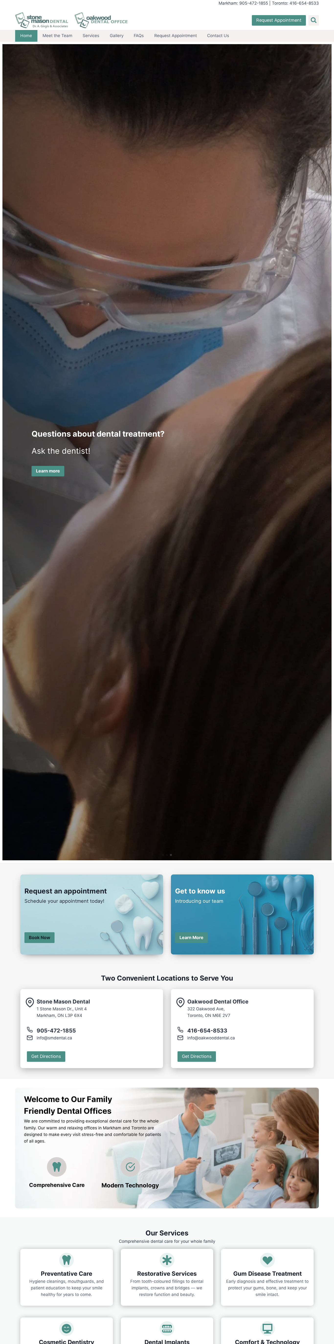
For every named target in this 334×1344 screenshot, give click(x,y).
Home (26, 35)
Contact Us (218, 35)
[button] (163, 855)
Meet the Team (57, 35)
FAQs (139, 35)
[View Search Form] (313, 20)
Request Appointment (278, 20)
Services (91, 35)
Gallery (116, 35)
